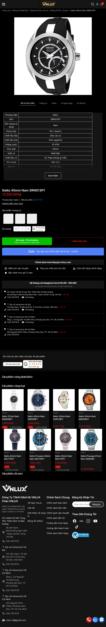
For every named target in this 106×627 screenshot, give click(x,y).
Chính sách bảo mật (56, 508)
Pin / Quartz (55, 131)
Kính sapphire (55, 140)
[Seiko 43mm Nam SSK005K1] (89, 400)
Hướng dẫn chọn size (12, 203)
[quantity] (16, 228)
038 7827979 (13, 297)
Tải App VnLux (35, 503)
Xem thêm (53, 175)
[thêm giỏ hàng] (14, 392)
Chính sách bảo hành (57, 503)
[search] (98, 12)
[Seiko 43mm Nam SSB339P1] (38, 400)
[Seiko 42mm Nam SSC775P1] (15, 440)
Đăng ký (96, 504)
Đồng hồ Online (35, 521)
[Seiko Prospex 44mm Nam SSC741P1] (40, 440)
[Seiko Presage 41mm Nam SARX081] (91, 440)
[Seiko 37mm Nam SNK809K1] (13, 400)
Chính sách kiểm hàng (57, 533)
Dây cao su (55, 135)
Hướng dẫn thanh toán (58, 528)
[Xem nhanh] (20, 392)
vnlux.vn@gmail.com (16, 620)
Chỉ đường (29, 297)
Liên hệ (31, 508)
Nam (55, 125)
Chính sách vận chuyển (58, 513)
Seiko (55, 115)
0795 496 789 (56, 251)
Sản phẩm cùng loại (13, 386)
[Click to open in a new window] (53, 56)
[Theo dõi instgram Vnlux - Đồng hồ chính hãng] (88, 521)
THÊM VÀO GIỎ (79, 241)
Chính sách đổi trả (56, 518)
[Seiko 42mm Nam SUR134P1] (64, 400)
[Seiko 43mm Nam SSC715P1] (66, 440)
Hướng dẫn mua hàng (57, 523)
